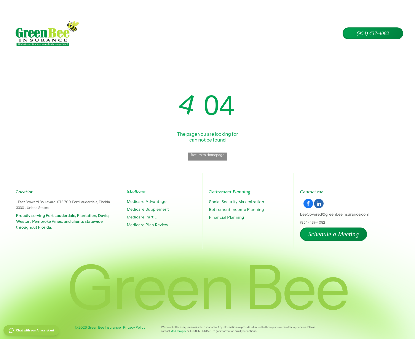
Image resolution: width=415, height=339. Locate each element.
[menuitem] (142, 33)
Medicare (136, 192)
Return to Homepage (207, 155)
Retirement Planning (229, 192)
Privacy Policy (134, 327)
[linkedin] (319, 204)
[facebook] (308, 204)
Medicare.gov (178, 331)
